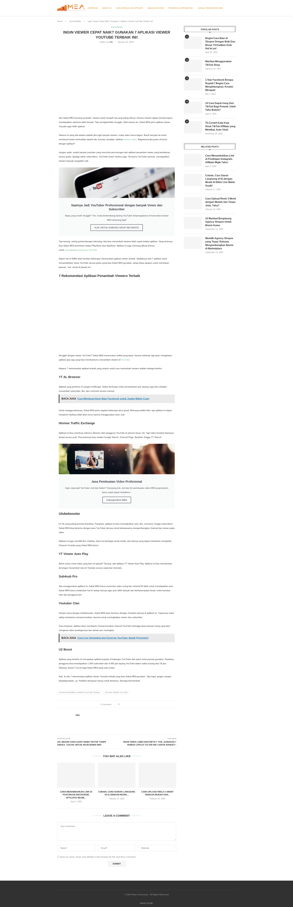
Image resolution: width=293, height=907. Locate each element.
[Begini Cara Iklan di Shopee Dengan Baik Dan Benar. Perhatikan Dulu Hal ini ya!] (193, 43)
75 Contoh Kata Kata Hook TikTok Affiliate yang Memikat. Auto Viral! (220, 126)
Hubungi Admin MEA (116, 500)
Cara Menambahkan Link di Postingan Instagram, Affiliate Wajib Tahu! (219, 159)
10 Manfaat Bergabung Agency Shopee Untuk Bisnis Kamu (218, 222)
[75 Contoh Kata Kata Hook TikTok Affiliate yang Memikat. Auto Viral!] (193, 127)
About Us (106, 8)
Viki (111, 42)
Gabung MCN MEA (155, 8)
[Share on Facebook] (124, 704)
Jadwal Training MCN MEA (210, 8)
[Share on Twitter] (127, 704)
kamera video (130, 139)
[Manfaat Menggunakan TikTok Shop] (193, 66)
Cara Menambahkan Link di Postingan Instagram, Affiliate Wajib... (76, 794)
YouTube (125, 359)
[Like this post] (121, 704)
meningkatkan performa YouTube (81, 250)
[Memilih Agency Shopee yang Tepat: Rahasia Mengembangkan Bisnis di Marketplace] (193, 243)
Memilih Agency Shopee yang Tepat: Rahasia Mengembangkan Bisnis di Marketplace (219, 243)
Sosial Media (75, 21)
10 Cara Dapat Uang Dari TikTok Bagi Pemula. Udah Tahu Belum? (220, 106)
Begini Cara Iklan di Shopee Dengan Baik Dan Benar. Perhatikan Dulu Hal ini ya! (220, 43)
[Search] (234, 8)
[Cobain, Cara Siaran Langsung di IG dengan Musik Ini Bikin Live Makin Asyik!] (117, 775)
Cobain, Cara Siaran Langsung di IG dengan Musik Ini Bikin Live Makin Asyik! (220, 180)
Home (59, 21)
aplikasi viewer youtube (116, 692)
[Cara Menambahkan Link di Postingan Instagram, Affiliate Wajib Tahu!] (76, 775)
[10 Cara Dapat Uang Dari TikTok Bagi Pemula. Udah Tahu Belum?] (193, 108)
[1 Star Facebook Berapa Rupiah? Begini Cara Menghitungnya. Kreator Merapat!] (193, 84)
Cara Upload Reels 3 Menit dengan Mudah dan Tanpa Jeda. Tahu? (220, 202)
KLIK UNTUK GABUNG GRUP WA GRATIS (116, 227)
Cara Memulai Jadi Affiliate (129, 8)
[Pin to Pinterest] (130, 704)
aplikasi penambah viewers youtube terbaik (79, 692)
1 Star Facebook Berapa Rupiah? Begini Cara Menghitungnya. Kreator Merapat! (219, 85)
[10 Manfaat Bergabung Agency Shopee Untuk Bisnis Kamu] (193, 223)
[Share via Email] (133, 704)
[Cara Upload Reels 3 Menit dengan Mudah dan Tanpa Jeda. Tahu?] (157, 775)
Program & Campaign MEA (180, 8)
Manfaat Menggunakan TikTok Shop (218, 63)
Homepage (93, 8)
